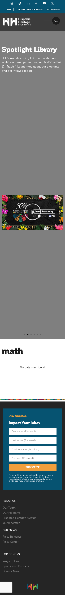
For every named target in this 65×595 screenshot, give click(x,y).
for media (10, 529)
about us (9, 500)
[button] (56, 21)
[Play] (32, 212)
